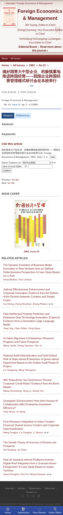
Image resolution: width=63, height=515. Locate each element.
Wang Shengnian (27, 370)
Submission (35, 488)
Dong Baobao (10, 279)
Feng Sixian (34, 328)
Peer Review (39, 512)
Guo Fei (24, 474)
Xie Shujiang (9, 449)
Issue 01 (16, 104)
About (5, 58)
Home (5, 65)
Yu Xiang (20, 411)
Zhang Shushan (23, 304)
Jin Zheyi (21, 449)
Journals (10, 3)
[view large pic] (31, 224)
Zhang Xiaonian (25, 345)
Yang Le (27, 391)
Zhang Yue (38, 391)
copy (53, 157)
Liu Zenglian (25, 432)
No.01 (42, 65)
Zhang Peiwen (40, 304)
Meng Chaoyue (38, 474)
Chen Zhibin (21, 328)
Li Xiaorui (38, 432)
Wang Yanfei (9, 345)
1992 (32, 65)
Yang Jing (8, 328)
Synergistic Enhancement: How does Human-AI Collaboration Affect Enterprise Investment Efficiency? (30, 404)
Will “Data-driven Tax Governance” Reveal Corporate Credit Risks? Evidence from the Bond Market (31, 384)
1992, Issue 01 (31, 251)
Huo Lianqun (25, 279)
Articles (21, 488)
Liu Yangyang (10, 370)
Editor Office (55, 512)
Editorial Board (28, 46)
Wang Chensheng (12, 391)
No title (15, 179)
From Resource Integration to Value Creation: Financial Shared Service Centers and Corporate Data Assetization (31, 425)
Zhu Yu (38, 345)
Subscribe (50, 488)
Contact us (31, 492)
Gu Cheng (8, 304)
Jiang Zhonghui (11, 474)
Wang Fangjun (10, 432)
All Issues (15, 58)
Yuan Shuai (9, 411)
